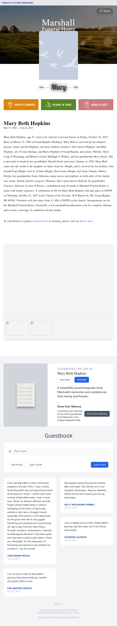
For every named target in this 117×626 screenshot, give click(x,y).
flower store (86, 221)
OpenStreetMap (62, 617)
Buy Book (81, 379)
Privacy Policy (50, 612)
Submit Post (100, 464)
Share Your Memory (97, 413)
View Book (65, 379)
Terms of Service (67, 612)
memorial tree (40, 221)
